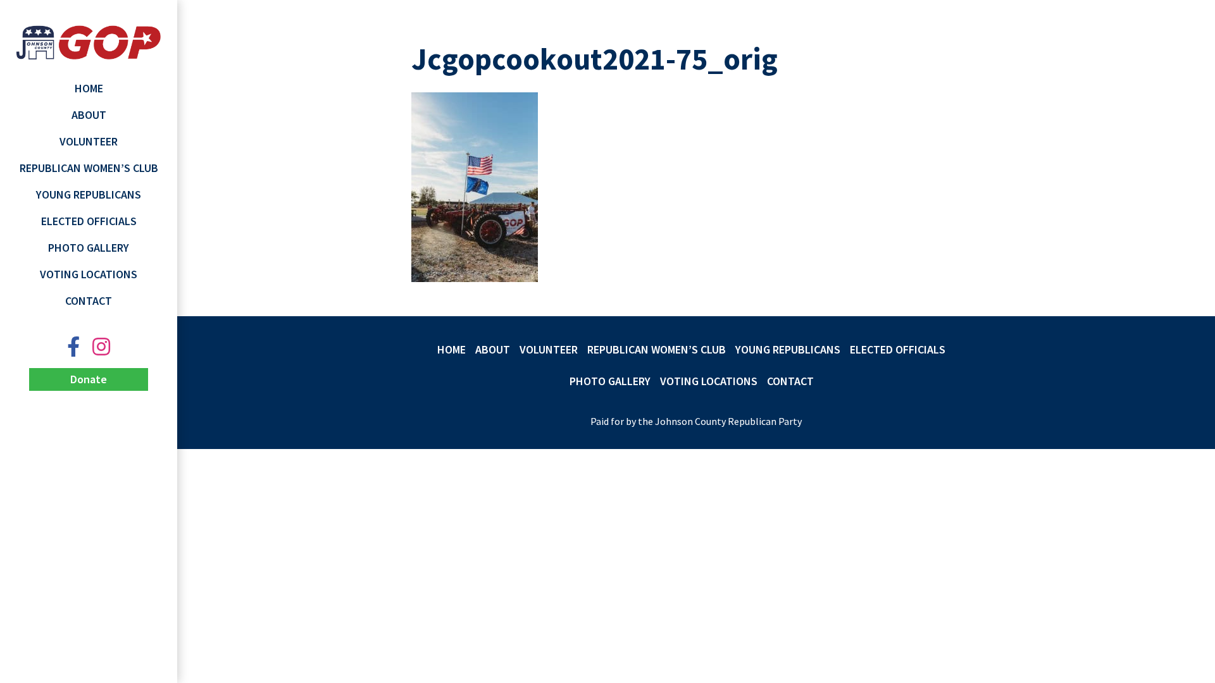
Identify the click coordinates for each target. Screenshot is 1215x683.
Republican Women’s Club (89, 168)
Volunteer (88, 141)
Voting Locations (88, 274)
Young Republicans (88, 194)
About (89, 115)
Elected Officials (89, 221)
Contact (88, 300)
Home (89, 88)
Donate (88, 379)
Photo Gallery (88, 247)
